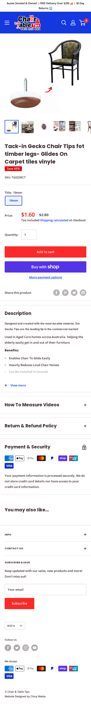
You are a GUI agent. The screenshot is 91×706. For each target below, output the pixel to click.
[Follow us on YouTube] (34, 647)
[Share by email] (83, 292)
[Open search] (63, 22)
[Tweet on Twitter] (74, 292)
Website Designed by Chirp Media (25, 696)
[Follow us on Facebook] (8, 647)
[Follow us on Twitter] (17, 647)
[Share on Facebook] (56, 292)
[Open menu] (7, 23)
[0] (82, 22)
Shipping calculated (54, 220)
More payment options (45, 277)
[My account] (73, 22)
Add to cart (46, 252)
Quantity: (11, 235)
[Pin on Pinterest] (65, 292)
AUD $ (11, 625)
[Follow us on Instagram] (25, 647)
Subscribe (19, 603)
